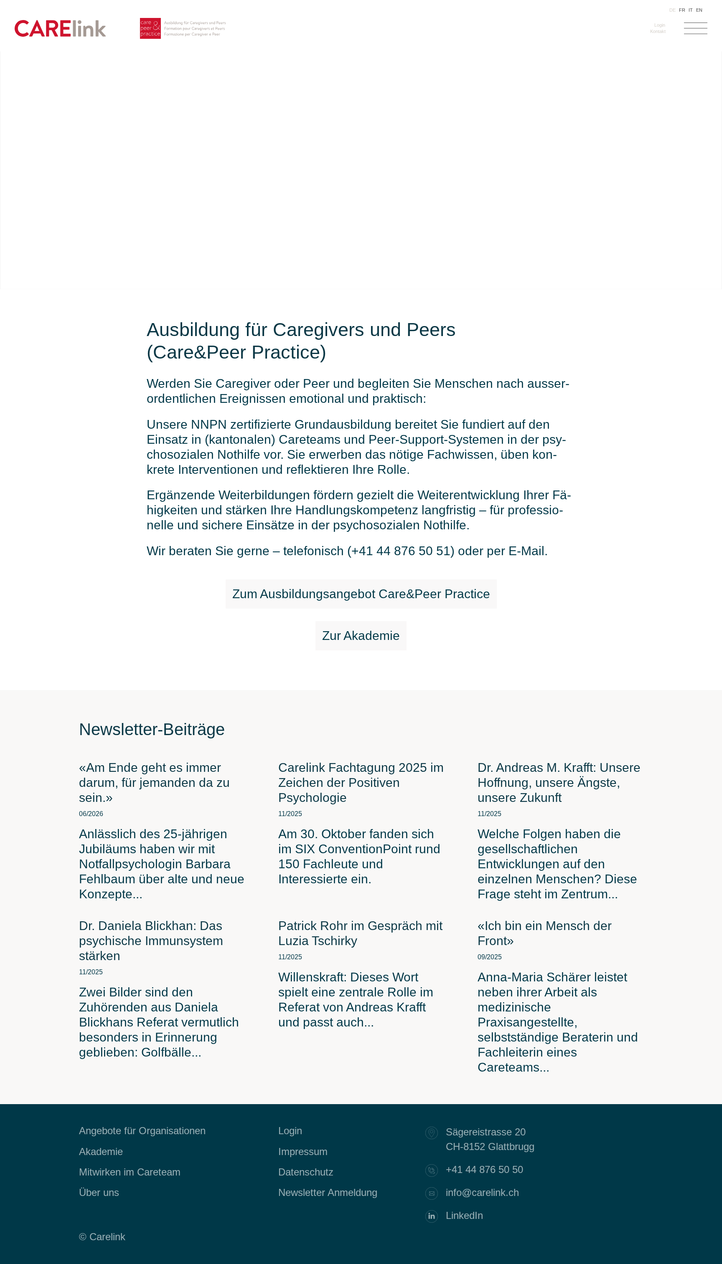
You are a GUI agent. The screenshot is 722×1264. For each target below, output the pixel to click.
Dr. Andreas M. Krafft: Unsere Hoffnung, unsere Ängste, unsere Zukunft (559, 782)
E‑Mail (526, 551)
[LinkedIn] (436, 1216)
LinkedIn (464, 1215)
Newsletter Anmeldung (327, 1192)
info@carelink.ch (482, 1192)
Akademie (101, 1151)
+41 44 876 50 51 (400, 551)
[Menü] (695, 30)
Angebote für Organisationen (142, 1130)
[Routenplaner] (436, 1133)
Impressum (303, 1151)
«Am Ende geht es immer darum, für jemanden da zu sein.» (154, 782)
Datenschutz (305, 1172)
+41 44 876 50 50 (484, 1169)
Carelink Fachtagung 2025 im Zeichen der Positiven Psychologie (361, 782)
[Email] (436, 1193)
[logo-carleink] (60, 34)
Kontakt (658, 31)
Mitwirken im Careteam (129, 1172)
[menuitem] (658, 25)
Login (659, 25)
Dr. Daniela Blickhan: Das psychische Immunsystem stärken (151, 941)
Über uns (99, 1192)
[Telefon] (436, 1170)
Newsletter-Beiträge (152, 729)
